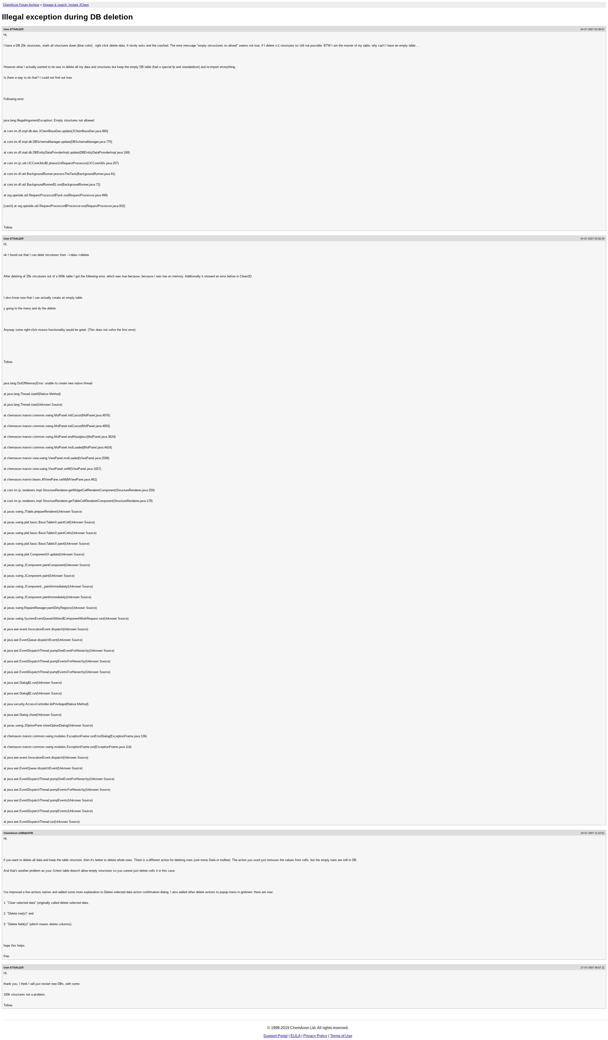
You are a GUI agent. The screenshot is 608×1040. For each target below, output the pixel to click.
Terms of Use (341, 1036)
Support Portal (275, 1036)
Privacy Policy (315, 1036)
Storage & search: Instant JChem (66, 5)
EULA (295, 1036)
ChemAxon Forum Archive (21, 5)
